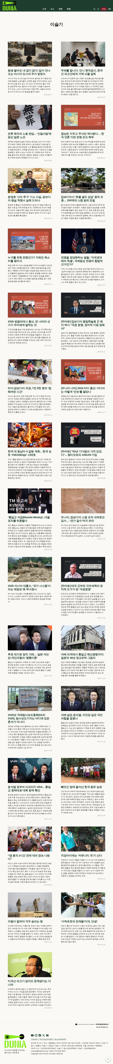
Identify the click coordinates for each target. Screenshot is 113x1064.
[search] (94, 9)
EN (109, 9)
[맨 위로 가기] (108, 1059)
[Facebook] (40, 1035)
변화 (60, 9)
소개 (44, 9)
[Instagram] (36, 1035)
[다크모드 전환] (98, 9)
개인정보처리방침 (46, 1039)
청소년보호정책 (60, 1039)
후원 (104, 9)
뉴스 (52, 9)
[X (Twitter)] (43, 1035)
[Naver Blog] (47, 1035)
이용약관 (34, 1039)
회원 (69, 9)
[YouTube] (32, 1035)
